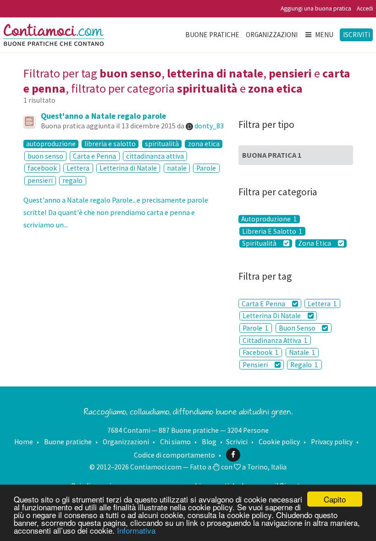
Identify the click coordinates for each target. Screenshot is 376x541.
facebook (42, 168)
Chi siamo (175, 441)
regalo (72, 180)
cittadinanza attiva (155, 156)
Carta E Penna (264, 303)
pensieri (40, 180)
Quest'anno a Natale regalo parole (103, 116)
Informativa (136, 530)
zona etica (204, 144)
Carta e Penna (94, 156)
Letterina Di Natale (272, 315)
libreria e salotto (110, 144)
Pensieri (256, 364)
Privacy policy (332, 441)
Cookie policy (279, 441)
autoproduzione (51, 144)
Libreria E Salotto (272, 231)
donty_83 (209, 125)
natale (177, 168)
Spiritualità (260, 243)
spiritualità (162, 144)
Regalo (304, 364)
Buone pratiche (212, 34)
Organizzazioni (272, 34)
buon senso (45, 156)
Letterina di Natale (128, 168)
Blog (209, 441)
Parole (206, 168)
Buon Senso (298, 328)
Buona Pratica (272, 155)
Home (23, 441)
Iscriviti (356, 34)
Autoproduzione (269, 219)
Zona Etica (315, 243)
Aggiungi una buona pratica (316, 8)
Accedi (365, 8)
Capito (335, 499)
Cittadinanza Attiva (275, 340)
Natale (302, 352)
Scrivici (237, 441)
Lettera (77, 168)
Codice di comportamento (174, 454)
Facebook (261, 352)
